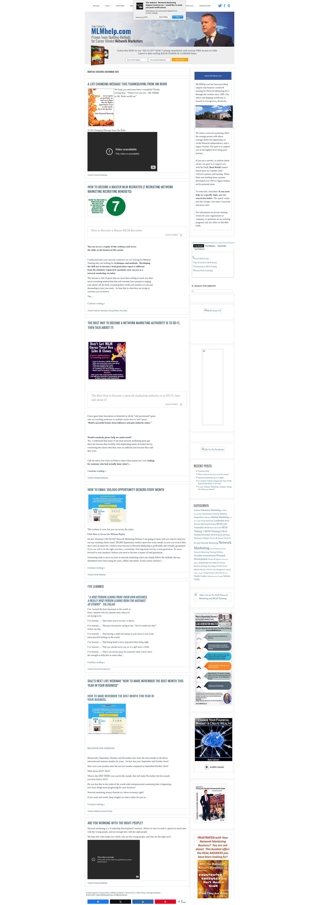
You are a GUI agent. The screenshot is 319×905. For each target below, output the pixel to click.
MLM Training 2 (213, 531)
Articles (197, 510)
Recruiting (123, 311)
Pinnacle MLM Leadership (203, 271)
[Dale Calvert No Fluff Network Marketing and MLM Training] (213, 597)
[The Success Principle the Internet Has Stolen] (210, 821)
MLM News (209, 527)
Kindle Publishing (207, 521)
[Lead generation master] (213, 659)
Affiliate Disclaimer (117, 893)
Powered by (139, 17)
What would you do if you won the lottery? (213, 474)
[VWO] (145, 17)
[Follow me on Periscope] (229, 6)
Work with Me (204, 5)
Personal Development (102, 669)
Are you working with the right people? (115, 822)
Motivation (198, 538)
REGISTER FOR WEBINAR (100, 748)
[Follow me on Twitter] (220, 6)
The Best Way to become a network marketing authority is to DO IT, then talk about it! (134, 325)
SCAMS (219, 566)
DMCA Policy (140, 893)
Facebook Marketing (219, 514)
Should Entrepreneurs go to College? (211, 478)
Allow (178, 17)
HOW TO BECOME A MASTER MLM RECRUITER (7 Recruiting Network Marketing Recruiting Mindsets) (130, 189)
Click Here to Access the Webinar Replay (106, 534)
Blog (108, 5)
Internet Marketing (220, 517)
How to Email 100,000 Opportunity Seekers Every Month (126, 489)
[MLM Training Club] (213, 423)
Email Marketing (99, 575)
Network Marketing (100, 175)
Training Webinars (208, 573)
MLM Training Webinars (220, 535)
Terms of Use (130, 893)
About (132, 5)
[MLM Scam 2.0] (213, 310)
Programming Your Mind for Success (212, 563)
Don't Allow (163, 17)
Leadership (219, 520)
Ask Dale (96, 5)
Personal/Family (209, 555)
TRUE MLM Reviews (221, 573)
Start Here (120, 5)
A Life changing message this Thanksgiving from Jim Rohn (127, 83)
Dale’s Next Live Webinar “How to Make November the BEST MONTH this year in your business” (135, 683)
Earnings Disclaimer (154, 893)
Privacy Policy (104, 893)
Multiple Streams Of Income (213, 538)
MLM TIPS (217, 527)
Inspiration (199, 517)
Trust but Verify (203, 471)
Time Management (218, 569)
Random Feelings (201, 566)
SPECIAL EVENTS (205, 569)
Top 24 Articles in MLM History (205, 263)
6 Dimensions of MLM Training (205, 267)
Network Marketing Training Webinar (106, 311)
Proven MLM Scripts (201, 259)
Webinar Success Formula (103, 811)
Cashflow (224, 510)
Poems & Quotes (214, 559)
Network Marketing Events (218, 548)
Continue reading (96, 303)
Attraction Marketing (101, 478)
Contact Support (92, 893)
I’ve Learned (96, 586)
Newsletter (198, 555)
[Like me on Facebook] (225, 6)
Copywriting (197, 514)
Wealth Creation (200, 576)
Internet (207, 517)
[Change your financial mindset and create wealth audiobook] (213, 744)
